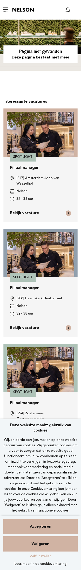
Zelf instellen (40, 556)
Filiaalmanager (24, 168)
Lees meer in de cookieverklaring (40, 564)
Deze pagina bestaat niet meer (41, 57)
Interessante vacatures (25, 101)
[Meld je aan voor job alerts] (67, 9)
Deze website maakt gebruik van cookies (40, 427)
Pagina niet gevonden (40, 51)
